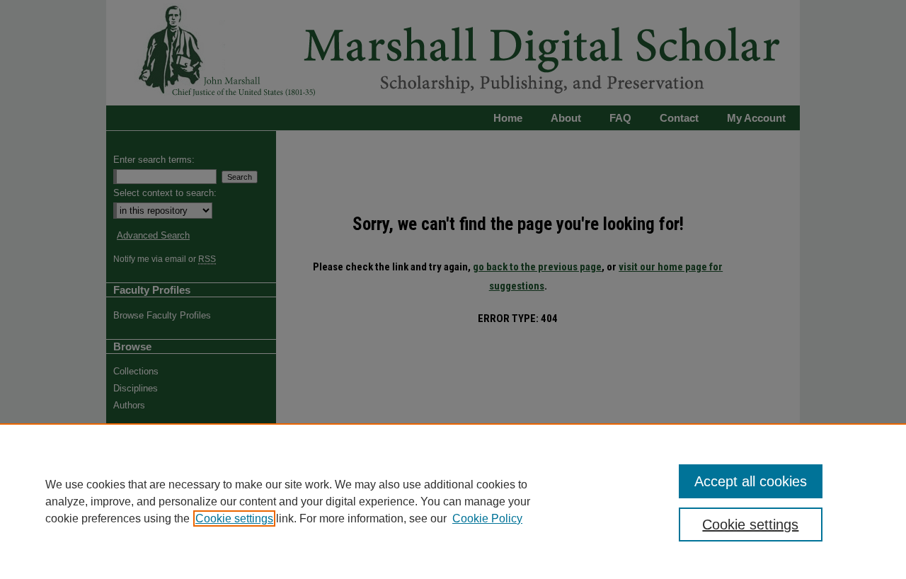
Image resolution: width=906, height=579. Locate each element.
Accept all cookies (750, 481)
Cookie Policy (487, 518)
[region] (453, 501)
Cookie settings (234, 518)
